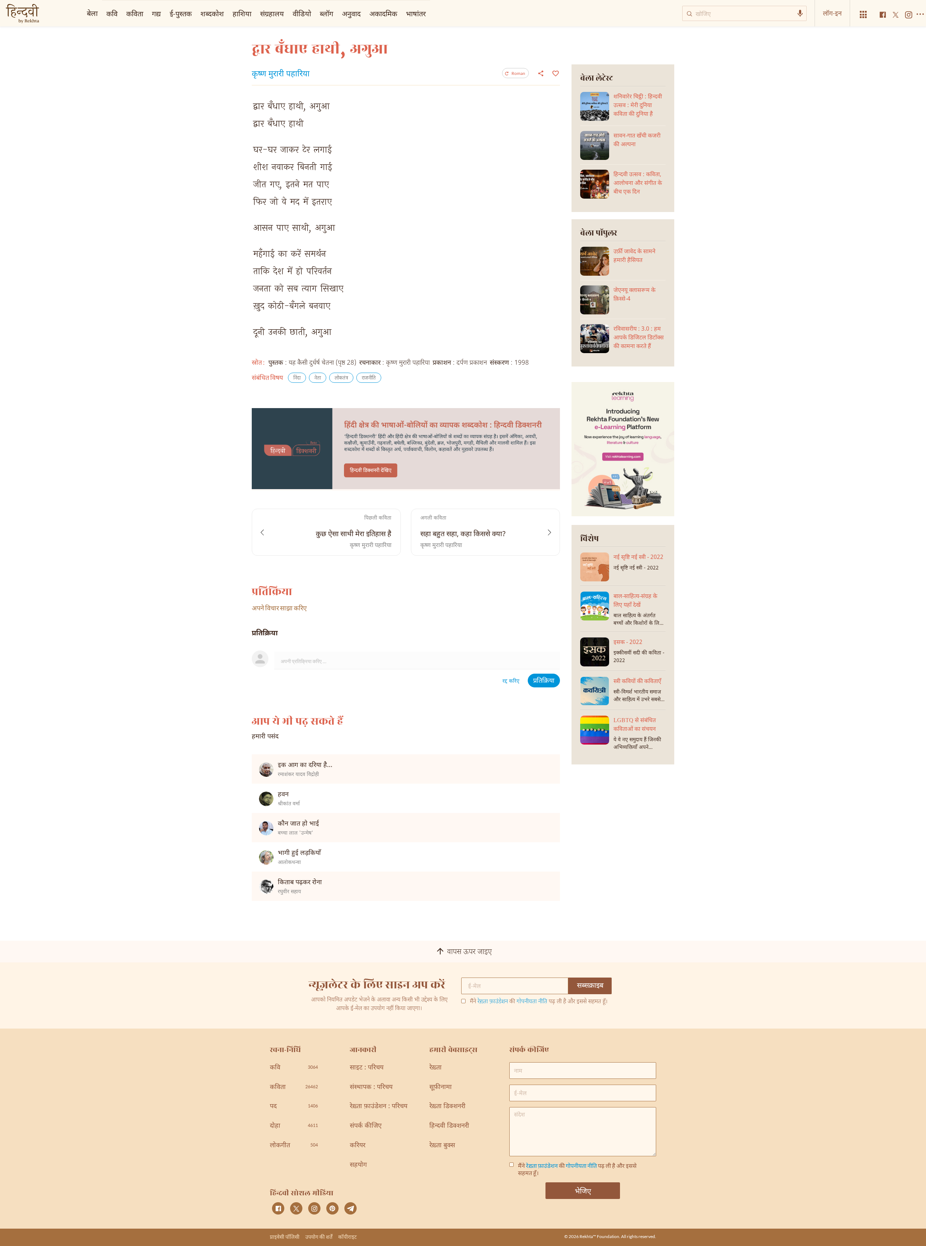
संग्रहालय (272, 13)
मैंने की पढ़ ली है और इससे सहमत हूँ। (539, 1002)
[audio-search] (800, 13)
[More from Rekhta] (863, 14)
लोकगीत (294, 1145)
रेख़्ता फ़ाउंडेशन (492, 1002)
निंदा (297, 378)
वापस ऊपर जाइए (469, 952)
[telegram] (350, 1208)
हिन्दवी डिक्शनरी (449, 1126)
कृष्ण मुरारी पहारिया (281, 75)
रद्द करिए (510, 681)
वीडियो (302, 13)
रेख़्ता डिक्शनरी (447, 1106)
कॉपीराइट (347, 1237)
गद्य (156, 13)
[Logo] (22, 14)
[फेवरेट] (555, 73)
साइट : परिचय (366, 1068)
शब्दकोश (212, 13)
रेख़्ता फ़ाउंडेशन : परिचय (378, 1106)
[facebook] (278, 1208)
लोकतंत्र (341, 378)
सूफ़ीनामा (440, 1087)
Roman (518, 73)
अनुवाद (351, 13)
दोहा (294, 1126)
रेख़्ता (435, 1068)
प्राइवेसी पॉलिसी (285, 1237)
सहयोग (358, 1165)
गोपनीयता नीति (532, 1002)
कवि (112, 13)
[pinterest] (332, 1208)
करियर (357, 1145)
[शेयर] (541, 73)
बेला (92, 13)
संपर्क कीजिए (366, 1126)
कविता (134, 13)
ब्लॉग (326, 13)
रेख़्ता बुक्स (442, 1145)
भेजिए (583, 1190)
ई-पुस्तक (181, 13)
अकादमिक (383, 13)
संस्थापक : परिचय (371, 1087)
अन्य (440, 13)
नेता (317, 378)
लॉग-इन (832, 13)
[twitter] (296, 1208)
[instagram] (314, 1208)
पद (294, 1106)
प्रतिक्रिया (544, 681)
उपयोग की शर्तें (318, 1237)
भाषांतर (416, 13)
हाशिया (242, 13)
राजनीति (369, 378)
